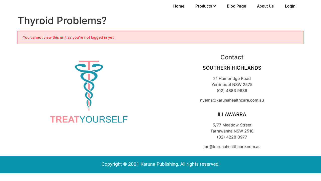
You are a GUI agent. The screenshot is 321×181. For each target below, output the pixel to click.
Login (290, 6)
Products (203, 6)
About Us (265, 6)
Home (178, 6)
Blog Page (236, 6)
